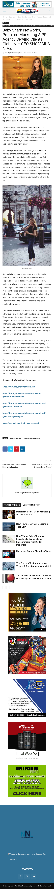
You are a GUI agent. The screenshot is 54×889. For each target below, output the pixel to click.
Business (12, 17)
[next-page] (8, 587)
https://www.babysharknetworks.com (19, 387)
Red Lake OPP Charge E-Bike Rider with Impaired (14, 465)
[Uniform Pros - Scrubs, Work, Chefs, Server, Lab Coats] (27, 781)
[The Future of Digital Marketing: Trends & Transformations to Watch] (9, 566)
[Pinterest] (16, 449)
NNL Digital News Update (13, 53)
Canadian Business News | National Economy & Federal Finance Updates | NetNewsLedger (27, 18)
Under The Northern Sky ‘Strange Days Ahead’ (41, 465)
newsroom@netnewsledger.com (31, 859)
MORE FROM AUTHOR (31, 505)
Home (5, 17)
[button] (4, 10)
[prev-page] (4, 587)
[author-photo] (27, 489)
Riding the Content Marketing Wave (33, 551)
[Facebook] (5, 449)
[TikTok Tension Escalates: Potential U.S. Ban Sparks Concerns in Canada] (9, 578)
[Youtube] (33, 876)
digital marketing (15, 438)
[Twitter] (10, 449)
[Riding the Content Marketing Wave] (9, 554)
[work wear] (27, 655)
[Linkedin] (22, 449)
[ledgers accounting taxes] (27, 698)
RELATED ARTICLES (12, 505)
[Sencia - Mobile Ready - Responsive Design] (27, 741)
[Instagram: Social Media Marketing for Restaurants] (9, 514)
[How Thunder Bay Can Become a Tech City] (9, 526)
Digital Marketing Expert (32, 438)
